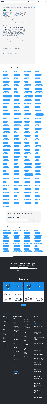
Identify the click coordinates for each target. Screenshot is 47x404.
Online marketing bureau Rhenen (38, 371)
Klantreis (5, 135)
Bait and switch (38, 81)
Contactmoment (6, 92)
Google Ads (15, 340)
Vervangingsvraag (27, 192)
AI (3, 316)
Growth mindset (38, 121)
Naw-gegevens (27, 146)
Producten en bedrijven (28, 243)
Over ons (35, 1)
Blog (39, 1)
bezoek (24, 20)
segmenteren (23, 40)
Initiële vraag (16, 128)
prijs (24, 15)
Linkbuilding (4, 329)
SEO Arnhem (25, 336)
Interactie (26, 128)
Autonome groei (17, 81)
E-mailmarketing (16, 235)
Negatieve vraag (38, 146)
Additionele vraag (17, 74)
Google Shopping (15, 342)
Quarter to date (38, 167)
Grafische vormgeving (38, 235)
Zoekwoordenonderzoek (16, 331)
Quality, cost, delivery (28, 167)
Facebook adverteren (16, 344)
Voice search (4, 342)
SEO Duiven (25, 352)
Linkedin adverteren (16, 355)
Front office (16, 118)
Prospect (16, 163)
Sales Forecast (38, 174)
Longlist (37, 139)
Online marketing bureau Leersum (38, 334)
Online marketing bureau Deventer (39, 354)
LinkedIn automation (16, 359)
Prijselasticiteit (6, 160)
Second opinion (6, 178)
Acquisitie (37, 71)
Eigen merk (5, 110)
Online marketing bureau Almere (38, 364)
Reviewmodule (16, 174)
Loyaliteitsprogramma (17, 142)
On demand (5, 153)
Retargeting (15, 338)
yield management (5, 41)
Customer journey (17, 95)
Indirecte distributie (6, 128)
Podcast (4, 334)
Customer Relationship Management (29, 96)
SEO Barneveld (26, 337)
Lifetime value (16, 139)
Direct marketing (6, 103)
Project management (38, 243)
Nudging (37, 149)
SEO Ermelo (25, 341)
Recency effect (17, 170)
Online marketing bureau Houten (38, 387)
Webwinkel (16, 199)
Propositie (5, 163)
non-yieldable (15, 53)
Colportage (26, 88)
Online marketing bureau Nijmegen (39, 355)
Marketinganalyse (25, 7)
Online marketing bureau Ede (38, 327)
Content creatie (15, 321)
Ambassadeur (38, 78)
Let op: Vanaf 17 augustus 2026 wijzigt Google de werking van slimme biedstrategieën (28, 326)
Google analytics (15, 348)
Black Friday (16, 85)
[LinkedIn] (34, 321)
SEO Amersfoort (26, 335)
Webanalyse (37, 248)
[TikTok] (38, 321)
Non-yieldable (27, 149)
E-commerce (5, 235)
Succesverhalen (21, 1)
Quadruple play (6, 167)
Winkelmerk (37, 199)
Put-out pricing (38, 163)
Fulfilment (26, 118)
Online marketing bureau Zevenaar (39, 331)
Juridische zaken (6, 238)
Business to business (28, 85)
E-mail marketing (5, 324)
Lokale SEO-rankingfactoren (27, 320)
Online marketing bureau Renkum (38, 343)
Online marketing (37, 240)
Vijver (36, 192)
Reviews (4, 337)
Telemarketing (27, 248)
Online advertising (27, 240)
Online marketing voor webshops (38, 372)
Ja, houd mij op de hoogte (34, 220)
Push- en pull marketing (28, 163)
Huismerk (37, 125)
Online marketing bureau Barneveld (39, 337)
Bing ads (14, 352)
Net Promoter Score (6, 149)
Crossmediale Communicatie (7, 96)
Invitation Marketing (6, 132)
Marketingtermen (7, 7)
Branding (26, 230)
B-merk (26, 81)
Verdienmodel (16, 192)
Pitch (36, 153)
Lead (36, 135)
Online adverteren (17, 153)
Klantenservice (16, 238)
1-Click (5, 71)
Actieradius (5, 74)
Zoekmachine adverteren (17, 251)
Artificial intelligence (17, 230)
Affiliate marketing (15, 323)
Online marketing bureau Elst (38, 340)
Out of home (5, 243)
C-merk (16, 88)
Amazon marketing (5, 317)
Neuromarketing (17, 149)
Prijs (25, 156)
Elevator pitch (16, 110)
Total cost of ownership (18, 185)
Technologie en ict (16, 248)
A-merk (16, 71)
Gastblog (4, 325)
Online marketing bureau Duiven (38, 326)
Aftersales (16, 78)
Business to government (7, 88)
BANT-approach (6, 85)
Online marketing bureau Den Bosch (39, 359)
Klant (36, 132)
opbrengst (17, 14)
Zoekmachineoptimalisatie (38, 251)
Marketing (26, 142)
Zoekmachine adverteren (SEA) (17, 316)
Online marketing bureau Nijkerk (38, 353)
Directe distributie (17, 103)
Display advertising (27, 103)
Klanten (26, 1)
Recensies (26, 170)
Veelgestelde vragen (16, 373)
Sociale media (6, 248)
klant (14, 30)
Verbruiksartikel (6, 192)
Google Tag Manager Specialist (17, 346)
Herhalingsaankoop (17, 125)
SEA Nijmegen (26, 356)
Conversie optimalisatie (28, 92)
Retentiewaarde (6, 174)
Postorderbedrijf (17, 156)
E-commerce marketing (16, 356)
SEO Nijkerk (25, 343)
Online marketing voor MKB (38, 379)
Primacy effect (27, 160)
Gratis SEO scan (15, 367)
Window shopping (27, 199)
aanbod (4, 30)
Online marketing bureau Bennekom (39, 342)
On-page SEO (15, 335)
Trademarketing (27, 185)
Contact (42, 1)
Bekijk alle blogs (23, 304)
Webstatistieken (5, 345)
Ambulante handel (6, 81)
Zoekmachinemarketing (28, 251)
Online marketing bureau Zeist (38, 350)
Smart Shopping (27, 178)
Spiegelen (37, 178)
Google (4, 326)
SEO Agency (25, 332)
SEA (3, 338)
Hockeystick (26, 125)
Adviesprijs (26, 74)
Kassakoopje (27, 132)
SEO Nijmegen (26, 344)
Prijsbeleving (37, 156)
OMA (4, 333)
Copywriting (4, 321)
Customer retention (38, 95)
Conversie (16, 92)
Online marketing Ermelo (37, 396)
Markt (37, 142)
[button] (46, 1)
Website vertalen (15, 363)
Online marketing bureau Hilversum (39, 358)
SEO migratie (15, 334)
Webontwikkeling (6, 251)
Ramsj (4, 170)
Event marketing (38, 110)
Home (4, 7)
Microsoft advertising (16, 351)
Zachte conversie (6, 206)
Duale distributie (38, 103)
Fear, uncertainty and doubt (39, 114)
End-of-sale (26, 110)
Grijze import (27, 121)
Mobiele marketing (16, 240)
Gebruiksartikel (38, 118)
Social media (4, 341)
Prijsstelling (16, 160)
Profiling (37, 160)
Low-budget (5, 142)
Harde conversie (6, 125)
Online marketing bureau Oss (38, 392)
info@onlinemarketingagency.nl (38, 320)
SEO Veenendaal (26, 348)
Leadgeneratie (6, 139)
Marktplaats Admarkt (16, 327)
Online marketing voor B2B (38, 378)
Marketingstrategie (19, 7)
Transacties (37, 185)
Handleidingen (5, 328)
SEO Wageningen (26, 349)
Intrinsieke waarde (38, 128)
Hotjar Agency (15, 343)
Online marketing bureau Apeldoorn (39, 351)
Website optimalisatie (16, 330)
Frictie (5, 118)
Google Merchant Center (18, 121)
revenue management (7, 14)
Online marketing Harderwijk (38, 397)
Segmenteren (16, 178)
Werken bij (30, 1)
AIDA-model (27, 78)
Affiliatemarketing (38, 74)
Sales (11, 7)
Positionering (5, 156)
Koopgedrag (16, 135)
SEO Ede (25, 340)
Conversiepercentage (39, 92)
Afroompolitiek (6, 78)
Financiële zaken (30, 7)
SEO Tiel (25, 345)
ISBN (15, 132)
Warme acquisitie (6, 199)
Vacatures (14, 374)
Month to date (16, 146)
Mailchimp (14, 360)
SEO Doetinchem (26, 353)
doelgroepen (15, 15)
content (36, 230)
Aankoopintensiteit (27, 71)
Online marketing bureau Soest (38, 349)
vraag (16, 12)
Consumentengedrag (38, 88)
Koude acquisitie (27, 135)
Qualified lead (16, 167)
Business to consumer (39, 85)
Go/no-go (5, 121)
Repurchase (37, 170)
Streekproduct (6, 185)
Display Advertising (16, 339)
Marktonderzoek (14, 7)
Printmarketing (16, 243)
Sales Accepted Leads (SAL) (29, 174)
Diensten (15, 1)
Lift (25, 139)
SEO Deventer (26, 339)
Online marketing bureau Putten (38, 365)
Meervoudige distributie (7, 146)
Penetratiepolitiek (27, 153)
